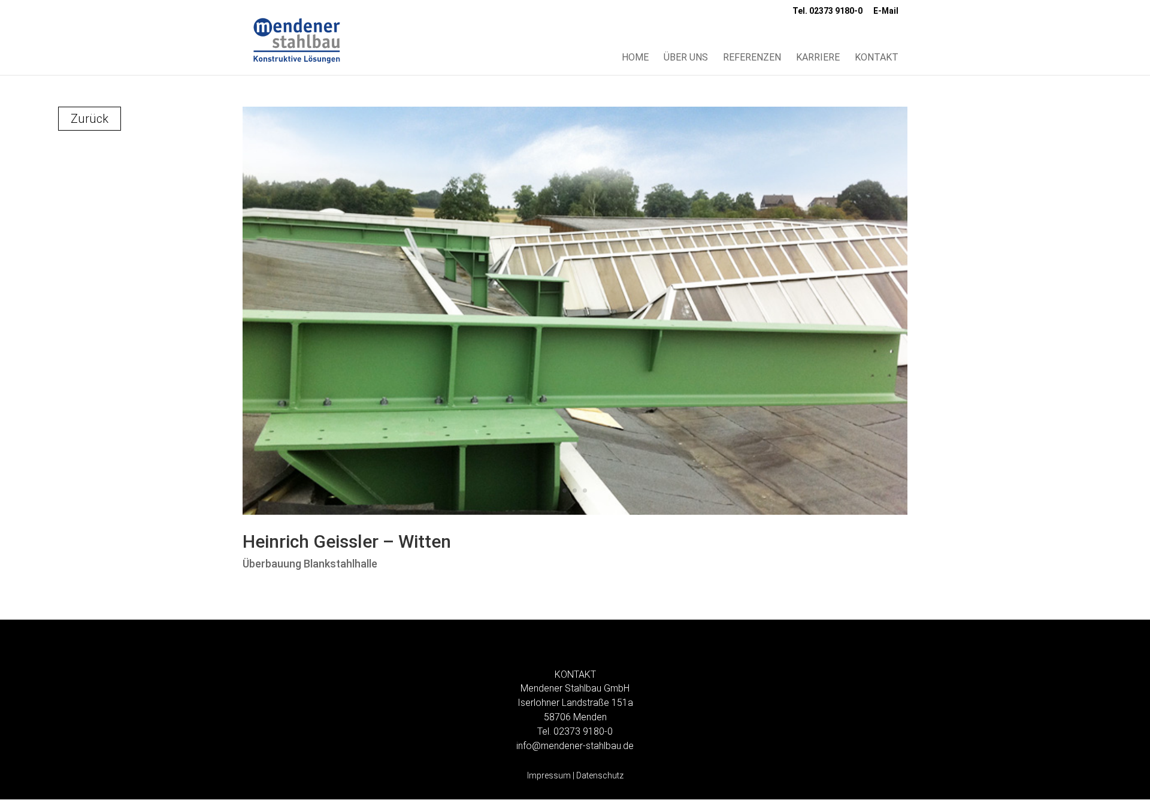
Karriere (818, 58)
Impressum (549, 775)
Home (635, 58)
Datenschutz (600, 775)
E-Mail (885, 11)
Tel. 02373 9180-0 (827, 11)
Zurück (89, 118)
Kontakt (876, 58)
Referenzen (752, 58)
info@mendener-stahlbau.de (575, 745)
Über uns (686, 58)
